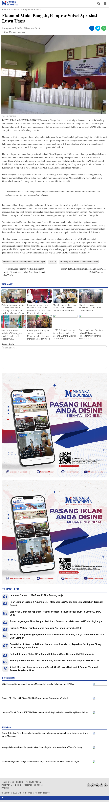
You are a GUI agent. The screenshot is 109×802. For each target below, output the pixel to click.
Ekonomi (15, 9)
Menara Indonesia (17, 32)
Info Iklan (5, 788)
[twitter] (98, 28)
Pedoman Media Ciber (11, 785)
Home (5, 9)
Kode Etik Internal (33, 782)
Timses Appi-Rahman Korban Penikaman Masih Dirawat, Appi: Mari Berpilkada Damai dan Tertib (24, 272)
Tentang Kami (7, 782)
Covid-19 (52, 262)
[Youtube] (97, 785)
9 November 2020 (32, 28)
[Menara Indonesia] (10, 6)
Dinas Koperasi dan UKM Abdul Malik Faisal (79, 262)
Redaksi (19, 782)
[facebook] (92, 28)
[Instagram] (101, 785)
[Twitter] (93, 785)
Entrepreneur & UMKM (31, 9)
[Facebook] (89, 785)
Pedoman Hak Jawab (33, 785)
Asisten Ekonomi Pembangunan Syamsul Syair (24, 262)
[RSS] (106, 785)
